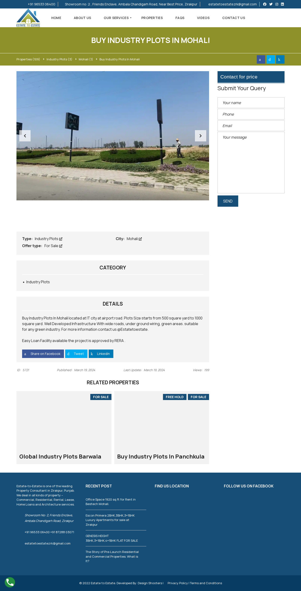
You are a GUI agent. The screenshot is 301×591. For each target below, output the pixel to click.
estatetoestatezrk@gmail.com (232, 4)
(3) (59, 59)
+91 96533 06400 (41, 4)
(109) (28, 59)
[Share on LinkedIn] (280, 59)
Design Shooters (150, 583)
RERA (119, 340)
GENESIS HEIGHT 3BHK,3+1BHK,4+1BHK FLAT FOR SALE (112, 538)
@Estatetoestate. (133, 329)
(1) (86, 59)
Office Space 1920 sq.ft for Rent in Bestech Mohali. (111, 501)
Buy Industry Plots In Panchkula (161, 456)
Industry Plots (47, 238)
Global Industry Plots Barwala (60, 456)
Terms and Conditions (206, 583)
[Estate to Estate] (28, 17)
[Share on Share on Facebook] (261, 59)
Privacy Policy (178, 583)
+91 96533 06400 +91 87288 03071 (49, 532)
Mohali (133, 238)
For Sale (51, 245)
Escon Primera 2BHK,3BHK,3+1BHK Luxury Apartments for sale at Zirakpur (110, 520)
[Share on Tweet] (270, 59)
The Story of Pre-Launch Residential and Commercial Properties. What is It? (112, 556)
